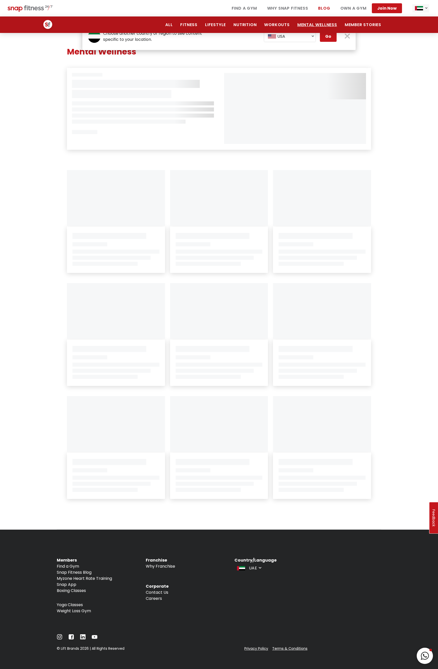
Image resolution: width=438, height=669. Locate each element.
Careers (154, 598)
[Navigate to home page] (30, 10)
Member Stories (363, 25)
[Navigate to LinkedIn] (83, 638)
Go (328, 36)
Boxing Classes (71, 590)
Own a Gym (353, 8)
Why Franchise (160, 566)
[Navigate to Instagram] (59, 638)
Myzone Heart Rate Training (84, 578)
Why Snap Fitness (287, 8)
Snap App (66, 584)
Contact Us (157, 592)
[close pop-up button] (347, 37)
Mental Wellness (317, 25)
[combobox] (420, 8)
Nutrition (245, 25)
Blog (324, 8)
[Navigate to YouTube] (94, 638)
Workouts (276, 25)
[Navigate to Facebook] (71, 638)
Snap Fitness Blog (74, 572)
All (169, 25)
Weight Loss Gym (74, 611)
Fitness (188, 25)
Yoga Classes (70, 605)
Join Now (387, 8)
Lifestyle (215, 25)
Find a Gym (244, 8)
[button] (425, 656)
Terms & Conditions (289, 648)
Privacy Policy (256, 648)
